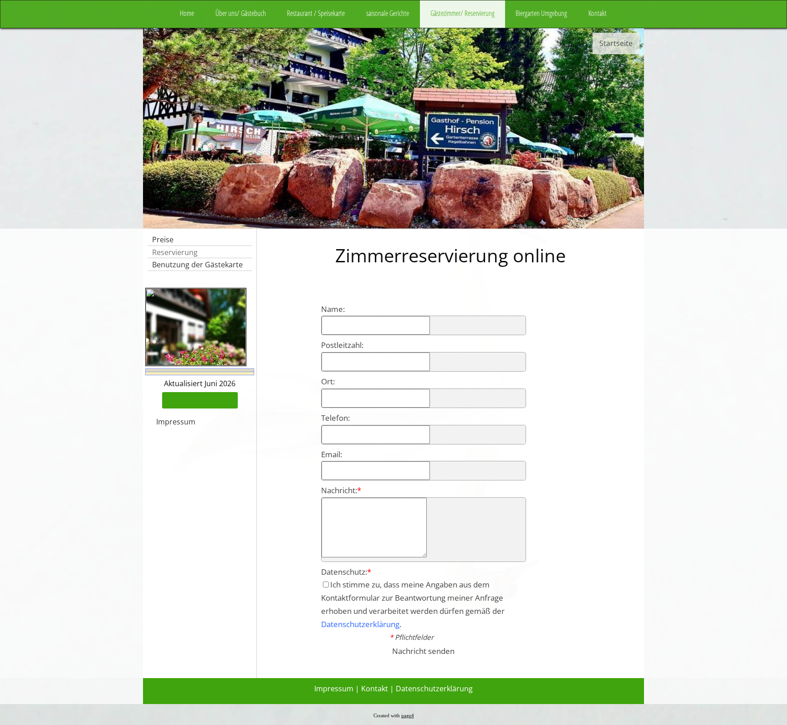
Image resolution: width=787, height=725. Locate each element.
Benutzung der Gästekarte (197, 265)
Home (187, 13)
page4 (407, 715)
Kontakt (597, 13)
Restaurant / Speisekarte (316, 13)
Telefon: (335, 418)
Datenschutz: (346, 572)
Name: (333, 309)
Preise (163, 240)
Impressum (175, 422)
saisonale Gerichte (387, 13)
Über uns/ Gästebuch (240, 13)
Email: (331, 454)
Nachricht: (341, 490)
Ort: (328, 381)
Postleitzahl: (342, 345)
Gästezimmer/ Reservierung (462, 13)
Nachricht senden (423, 651)
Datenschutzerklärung (360, 624)
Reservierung (175, 252)
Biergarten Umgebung (541, 13)
